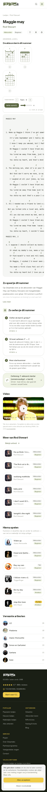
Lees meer (7, 302)
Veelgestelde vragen (11, 750)
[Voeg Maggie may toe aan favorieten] (30, 32)
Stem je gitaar (37, 110)
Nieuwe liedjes (8, 716)
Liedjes (5, 15)
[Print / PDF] (41, 32)
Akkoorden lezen (10, 39)
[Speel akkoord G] (9, 91)
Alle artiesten (8, 724)
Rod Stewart (15, 15)
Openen (12, 331)
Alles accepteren (23, 780)
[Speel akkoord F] (25, 67)
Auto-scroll (11, 105)
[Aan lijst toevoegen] (36, 32)
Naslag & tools (31, 724)
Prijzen (5, 738)
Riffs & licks (29, 720)
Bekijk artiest (11, 443)
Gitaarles (28, 712)
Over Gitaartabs (9, 742)
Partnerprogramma (10, 746)
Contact (6, 753)
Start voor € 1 (11, 694)
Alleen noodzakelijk (23, 786)
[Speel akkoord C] (9, 67)
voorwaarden (11, 429)
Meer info (7, 775)
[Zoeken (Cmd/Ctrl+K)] (36, 4)
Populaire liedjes (9, 712)
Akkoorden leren (31, 716)
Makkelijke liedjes (9, 720)
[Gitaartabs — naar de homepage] (11, 4)
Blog (27, 728)
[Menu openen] (42, 4)
